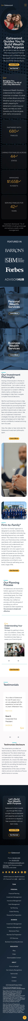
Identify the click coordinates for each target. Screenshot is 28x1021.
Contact (14, 981)
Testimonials (14, 973)
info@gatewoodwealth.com (16, 863)
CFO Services (14, 938)
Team (14, 884)
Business (14, 920)
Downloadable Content (14, 957)
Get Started (14, 68)
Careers (14, 977)
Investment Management (14, 897)
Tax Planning (14, 908)
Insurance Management (14, 900)
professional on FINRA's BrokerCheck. (14, 988)
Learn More (14, 64)
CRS (16, 879)
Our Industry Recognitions (14, 970)
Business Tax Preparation (14, 934)
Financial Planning (14, 893)
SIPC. (14, 994)
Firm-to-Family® (14, 966)
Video (14, 954)
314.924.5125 (15, 860)
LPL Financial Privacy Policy (14, 985)
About (14, 962)
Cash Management (14, 904)
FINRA (10, 994)
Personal (14, 889)
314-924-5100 (16, 858)
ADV (20, 879)
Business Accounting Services (14, 942)
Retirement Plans (14, 931)
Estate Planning (14, 911)
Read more (9, 711)
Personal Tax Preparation (14, 915)
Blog (14, 950)
